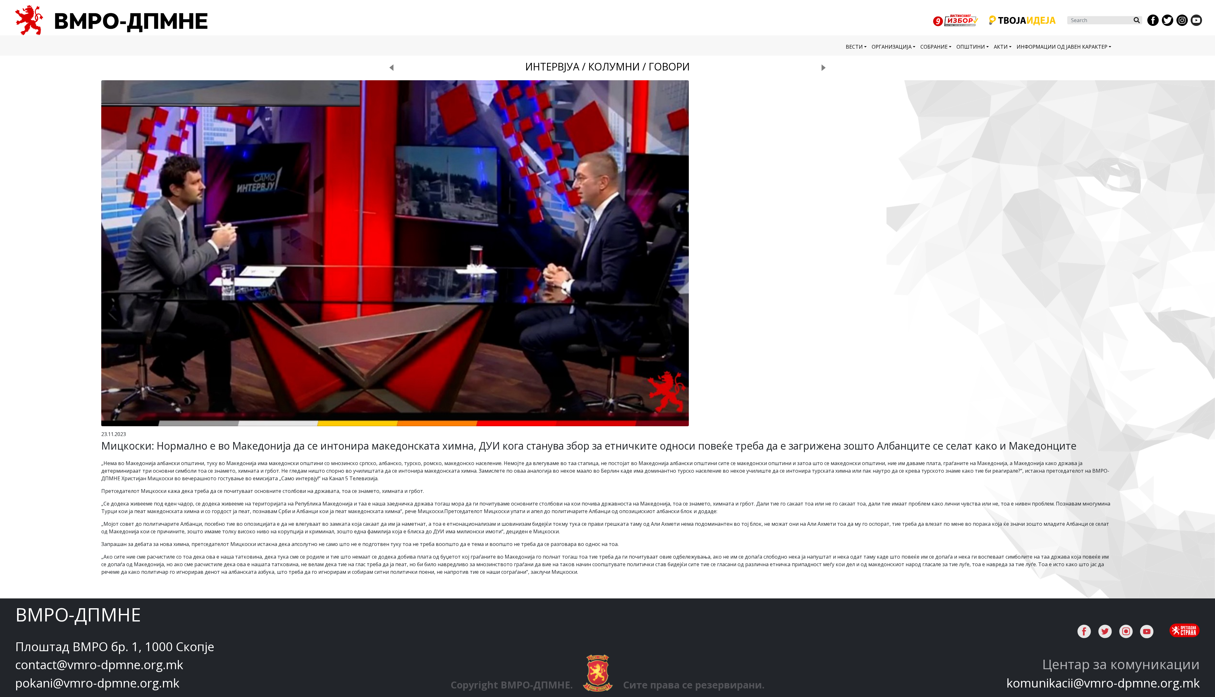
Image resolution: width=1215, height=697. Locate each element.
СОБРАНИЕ (934, 46)
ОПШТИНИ (970, 46)
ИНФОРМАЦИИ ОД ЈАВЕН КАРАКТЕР (1062, 46)
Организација (892, 46)
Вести (854, 46)
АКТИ (1001, 46)
